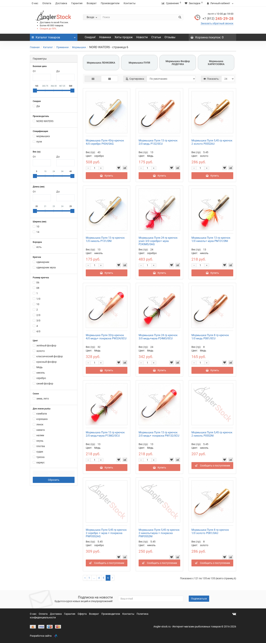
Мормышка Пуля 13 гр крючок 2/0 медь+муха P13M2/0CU (105, 434)
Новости (142, 37)
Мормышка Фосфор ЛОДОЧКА (178, 63)
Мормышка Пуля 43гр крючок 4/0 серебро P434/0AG (105, 142)
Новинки (105, 37)
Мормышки (79, 47)
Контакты (130, 3)
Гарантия (77, 3)
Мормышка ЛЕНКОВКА (101, 62)
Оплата (46, 3)
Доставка (61, 3)
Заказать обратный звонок (217, 23)
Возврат (92, 3)
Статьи (156, 37)
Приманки (62, 47)
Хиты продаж (124, 37)
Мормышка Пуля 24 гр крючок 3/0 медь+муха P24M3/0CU (158, 337)
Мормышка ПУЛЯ (139, 62)
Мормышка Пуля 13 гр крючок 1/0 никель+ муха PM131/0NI (210, 239)
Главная (35, 47)
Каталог (48, 47)
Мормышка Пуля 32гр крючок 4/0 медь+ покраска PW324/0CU (106, 337)
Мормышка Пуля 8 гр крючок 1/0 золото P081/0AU (210, 531)
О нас (35, 3)
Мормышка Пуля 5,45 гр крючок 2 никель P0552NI (211, 434)
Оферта (82, 613)
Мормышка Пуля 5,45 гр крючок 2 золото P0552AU (211, 142)
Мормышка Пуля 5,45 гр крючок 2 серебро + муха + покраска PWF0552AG (106, 533)
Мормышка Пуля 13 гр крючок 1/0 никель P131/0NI (105, 239)
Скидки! (90, 37)
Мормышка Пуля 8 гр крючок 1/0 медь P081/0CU (210, 337)
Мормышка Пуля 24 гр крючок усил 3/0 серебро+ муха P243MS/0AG (158, 241)
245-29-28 (217, 18)
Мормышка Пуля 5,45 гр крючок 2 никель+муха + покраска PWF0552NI (159, 533)
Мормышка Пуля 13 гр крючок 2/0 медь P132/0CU (158, 142)
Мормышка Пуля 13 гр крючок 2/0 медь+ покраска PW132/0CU (159, 434)
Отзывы (169, 37)
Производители (110, 3)
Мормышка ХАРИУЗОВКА (216, 63)
